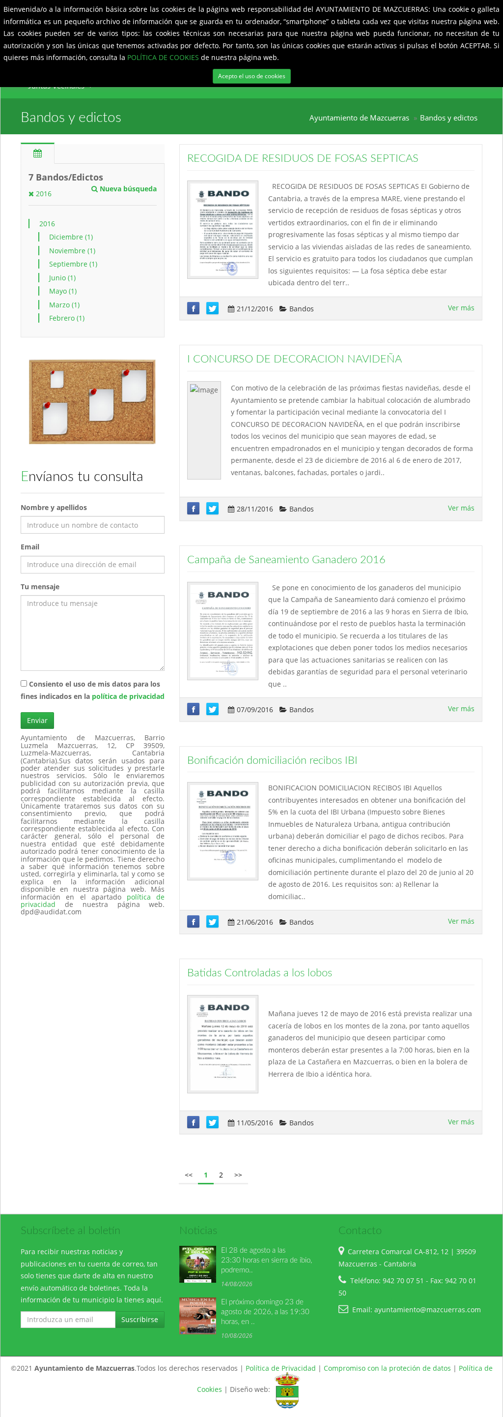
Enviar (37, 720)
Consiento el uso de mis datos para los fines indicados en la (93, 690)
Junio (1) (62, 277)
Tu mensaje (40, 586)
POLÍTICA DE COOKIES (164, 57)
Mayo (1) (63, 291)
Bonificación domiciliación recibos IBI (272, 760)
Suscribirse (139, 1319)
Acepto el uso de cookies (251, 76)
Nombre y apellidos (54, 507)
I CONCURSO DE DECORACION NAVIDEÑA (294, 359)
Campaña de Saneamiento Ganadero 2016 (286, 559)
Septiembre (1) (73, 264)
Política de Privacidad (281, 1368)
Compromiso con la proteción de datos (387, 1368)
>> (238, 1174)
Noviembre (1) (72, 250)
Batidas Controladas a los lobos (259, 972)
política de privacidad (128, 696)
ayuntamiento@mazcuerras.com (427, 1309)
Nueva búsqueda (127, 188)
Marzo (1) (64, 304)
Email (30, 546)
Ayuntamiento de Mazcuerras (359, 118)
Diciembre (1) (71, 236)
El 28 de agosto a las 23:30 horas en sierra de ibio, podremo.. (266, 1260)
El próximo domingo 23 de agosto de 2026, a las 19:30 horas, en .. (265, 1312)
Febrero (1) (66, 318)
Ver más (461, 307)
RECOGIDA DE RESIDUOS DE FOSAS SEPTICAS (303, 158)
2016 (43, 193)
